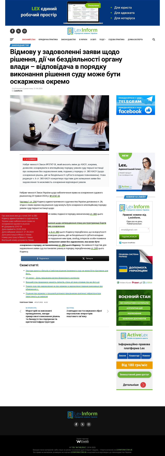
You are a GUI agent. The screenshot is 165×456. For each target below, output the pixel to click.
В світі (93, 40)
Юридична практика (48, 40)
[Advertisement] (135, 134)
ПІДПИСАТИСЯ (129, 237)
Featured (39, 302)
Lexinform (18, 91)
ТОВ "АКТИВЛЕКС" (78, 447)
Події (102, 40)
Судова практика (116, 40)
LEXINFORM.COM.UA (124, 450)
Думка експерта (135, 40)
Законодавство (68, 40)
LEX (46, 302)
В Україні (83, 40)
